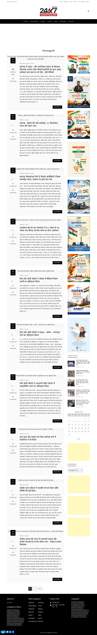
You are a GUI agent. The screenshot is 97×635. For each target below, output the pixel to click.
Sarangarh (32, 64)
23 (88, 428)
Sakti (9, 622)
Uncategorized (11, 625)
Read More (57, 107)
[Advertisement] (48, 36)
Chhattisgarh (65, 2)
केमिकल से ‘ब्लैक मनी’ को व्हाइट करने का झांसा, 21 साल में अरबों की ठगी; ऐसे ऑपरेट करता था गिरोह (82, 402)
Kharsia (16, 616)
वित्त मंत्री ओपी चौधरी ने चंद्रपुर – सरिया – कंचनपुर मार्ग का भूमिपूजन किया (40, 334)
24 (69, 431)
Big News (10, 611)
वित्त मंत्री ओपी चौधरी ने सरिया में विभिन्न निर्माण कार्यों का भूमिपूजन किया (39, 280)
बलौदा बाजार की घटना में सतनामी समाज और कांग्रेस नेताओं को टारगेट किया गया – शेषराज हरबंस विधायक (40, 542)
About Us (87, 2)
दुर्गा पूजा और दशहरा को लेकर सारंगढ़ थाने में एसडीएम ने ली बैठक (38, 438)
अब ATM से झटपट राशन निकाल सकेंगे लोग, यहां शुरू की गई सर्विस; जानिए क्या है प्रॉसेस (82, 382)
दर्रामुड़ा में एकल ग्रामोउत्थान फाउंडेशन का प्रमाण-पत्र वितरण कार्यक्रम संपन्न (83, 372)
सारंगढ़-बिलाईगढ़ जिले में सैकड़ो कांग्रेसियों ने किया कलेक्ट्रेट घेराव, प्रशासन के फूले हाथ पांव (40, 178)
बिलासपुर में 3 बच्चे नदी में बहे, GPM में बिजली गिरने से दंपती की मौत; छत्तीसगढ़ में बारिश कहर (83, 392)
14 (82, 425)
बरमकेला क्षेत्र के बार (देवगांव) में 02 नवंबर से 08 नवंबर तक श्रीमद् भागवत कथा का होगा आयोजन (39, 229)
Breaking (16, 611)
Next (39, 588)
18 (72, 428)
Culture (70, 2)
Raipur (21, 619)
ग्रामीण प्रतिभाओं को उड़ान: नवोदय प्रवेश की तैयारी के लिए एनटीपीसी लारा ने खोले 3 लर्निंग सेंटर (83, 362)
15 (85, 425)
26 (75, 431)
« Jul (78, 439)
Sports (21, 622)
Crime (78, 2)
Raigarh (60, 2)
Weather (19, 625)
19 (75, 428)
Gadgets (74, 2)
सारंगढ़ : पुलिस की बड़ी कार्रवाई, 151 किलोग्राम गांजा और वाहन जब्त (39, 124)
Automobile (83, 2)
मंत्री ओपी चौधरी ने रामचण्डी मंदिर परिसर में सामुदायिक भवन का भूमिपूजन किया (37, 385)
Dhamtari (10, 616)
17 (69, 428)
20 (79, 428)
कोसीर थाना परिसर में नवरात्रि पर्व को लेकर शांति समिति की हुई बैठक (39, 489)
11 (72, 425)
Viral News (49, 633)
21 (82, 428)
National (10, 619)
